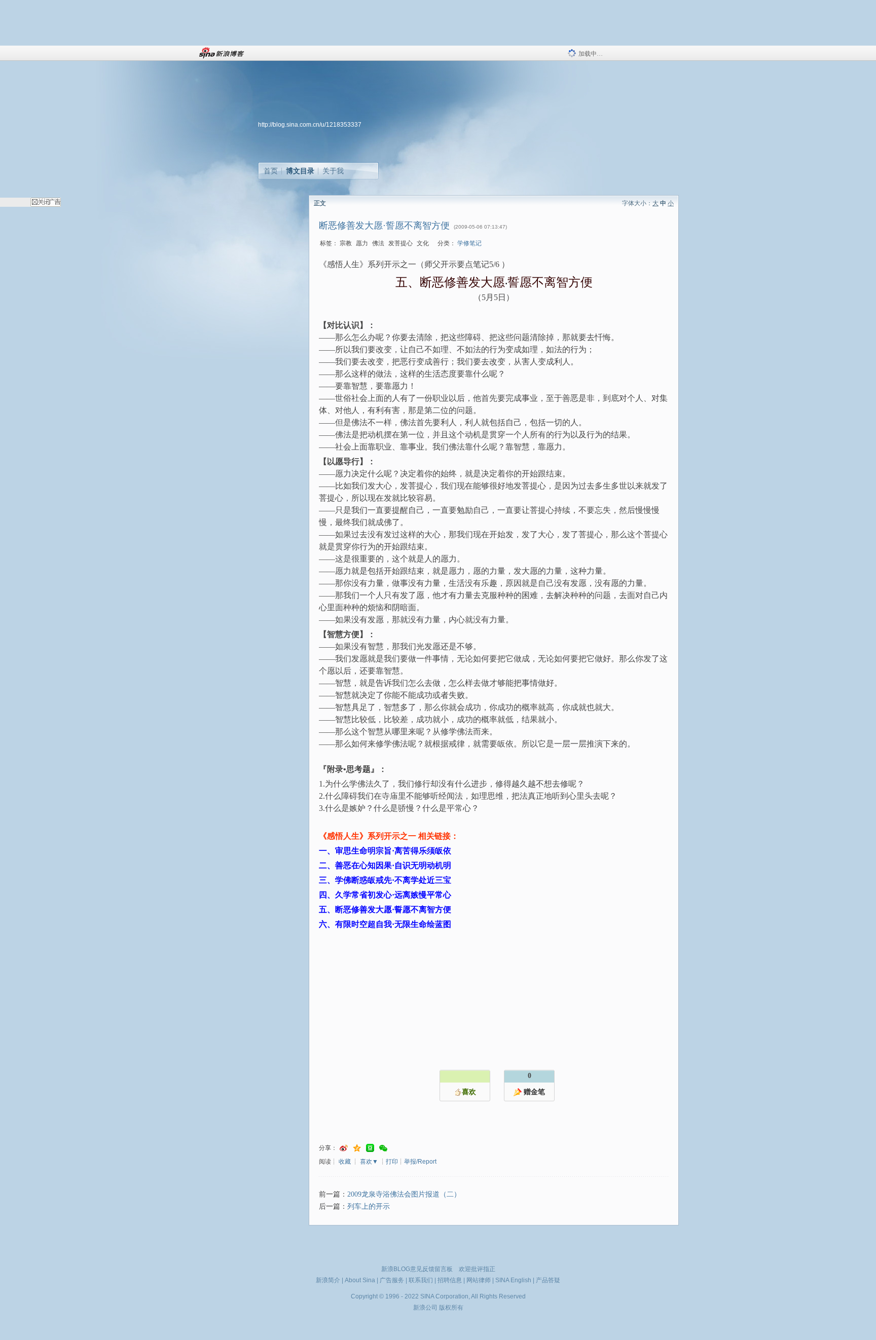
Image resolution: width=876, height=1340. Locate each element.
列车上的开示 (368, 1206)
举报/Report (420, 1161)
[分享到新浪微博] (344, 1148)
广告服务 (392, 1280)
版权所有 (451, 1307)
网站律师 (478, 1280)
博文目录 (300, 171)
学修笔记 (469, 243)
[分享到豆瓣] (370, 1148)
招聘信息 (449, 1280)
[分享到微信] (383, 1148)
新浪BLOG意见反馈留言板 (417, 1269)
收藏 (345, 1161)
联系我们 (421, 1280)
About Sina (360, 1280)
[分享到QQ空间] (357, 1148)
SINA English (513, 1280)
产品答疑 (548, 1280)
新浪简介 (328, 1280)
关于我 (333, 171)
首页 (271, 171)
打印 (392, 1161)
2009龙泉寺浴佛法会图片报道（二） (404, 1194)
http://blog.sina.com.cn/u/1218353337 (309, 124)
